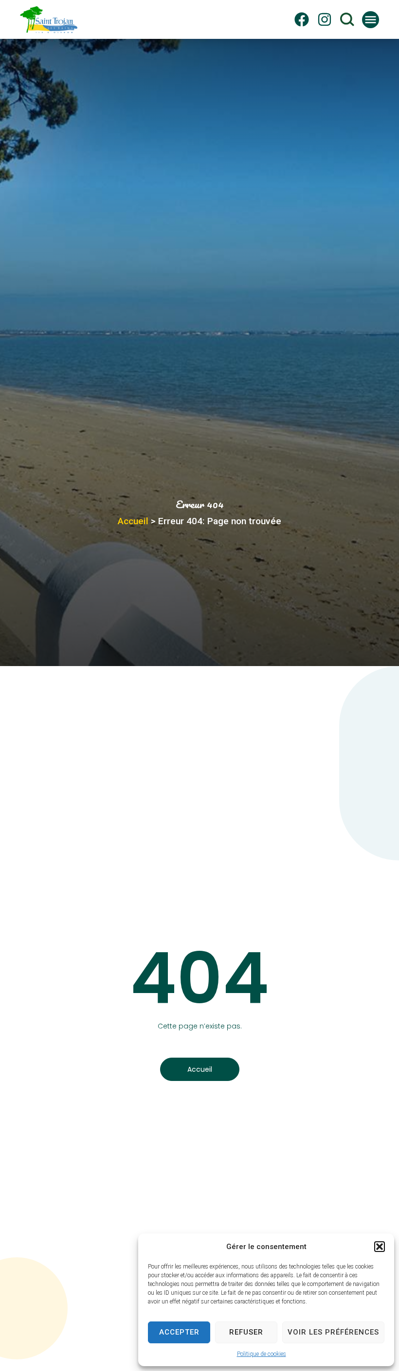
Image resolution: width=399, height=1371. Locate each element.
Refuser (246, 1332)
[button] (379, 1246)
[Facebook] (301, 19)
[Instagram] (324, 19)
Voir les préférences (333, 1332)
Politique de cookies (261, 1354)
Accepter (179, 1332)
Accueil (133, 521)
